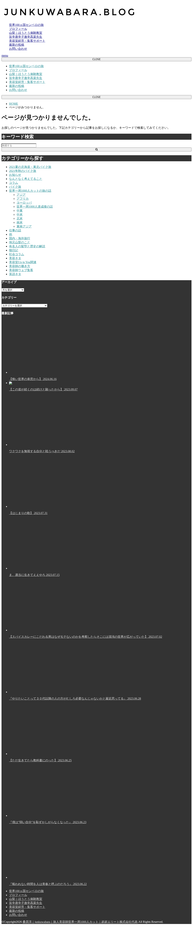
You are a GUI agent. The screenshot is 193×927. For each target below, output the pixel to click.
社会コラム (16, 254)
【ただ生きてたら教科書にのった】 (40, 760)
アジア (21, 194)
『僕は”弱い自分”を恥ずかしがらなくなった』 (47, 822)
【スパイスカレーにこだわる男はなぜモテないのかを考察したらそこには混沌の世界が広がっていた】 (85, 636)
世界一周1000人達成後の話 (35, 206)
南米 (20, 222)
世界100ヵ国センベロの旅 (26, 24)
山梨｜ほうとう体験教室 (25, 32)
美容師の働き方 (19, 266)
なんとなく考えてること (25, 178)
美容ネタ (15, 258)
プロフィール (18, 28)
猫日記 (13, 250)
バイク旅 (15, 186)
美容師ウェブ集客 (21, 270)
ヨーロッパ (24, 202)
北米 (20, 218)
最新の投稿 (16, 44)
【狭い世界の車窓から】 (33, 379)
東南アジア (24, 226)
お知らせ (15, 174)
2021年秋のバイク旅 (22, 170)
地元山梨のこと (19, 242)
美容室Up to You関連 (22, 262)
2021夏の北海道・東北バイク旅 (30, 166)
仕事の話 (15, 230)
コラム (13, 182)
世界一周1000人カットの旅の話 (30, 190)
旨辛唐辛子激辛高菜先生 (25, 36)
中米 (20, 214)
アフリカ (23, 198)
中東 (20, 210)
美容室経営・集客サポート (27, 40)
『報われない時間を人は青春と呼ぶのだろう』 (48, 884)
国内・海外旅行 (19, 238)
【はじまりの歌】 (28, 513)
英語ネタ (15, 274)
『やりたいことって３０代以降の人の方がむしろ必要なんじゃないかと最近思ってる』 (75, 698)
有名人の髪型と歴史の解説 (27, 246)
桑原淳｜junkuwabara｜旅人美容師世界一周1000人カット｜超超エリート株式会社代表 (80, 921)
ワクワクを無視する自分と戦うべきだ (42, 451)
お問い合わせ (18, 48)
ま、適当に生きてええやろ (34, 574)
